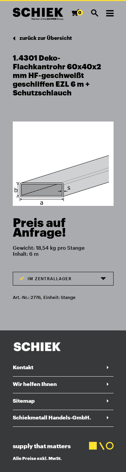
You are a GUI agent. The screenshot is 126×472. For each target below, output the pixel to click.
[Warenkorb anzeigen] (77, 15)
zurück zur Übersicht (45, 38)
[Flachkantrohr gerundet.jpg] (63, 161)
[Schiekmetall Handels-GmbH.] (38, 14)
